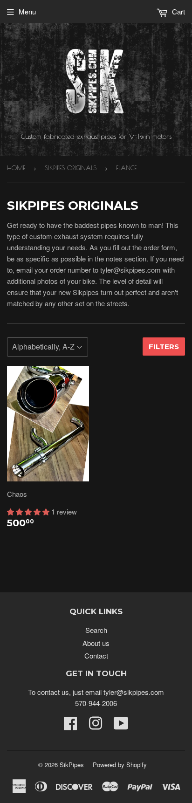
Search (96, 630)
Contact (96, 655)
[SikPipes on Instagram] (96, 726)
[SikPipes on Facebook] (70, 726)
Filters (164, 346)
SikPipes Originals (70, 168)
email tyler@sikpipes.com (124, 692)
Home (16, 168)
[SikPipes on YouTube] (121, 726)
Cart (177, 11)
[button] (29, 511)
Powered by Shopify (120, 764)
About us (96, 643)
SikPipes (72, 764)
